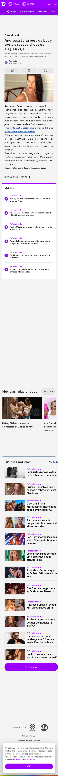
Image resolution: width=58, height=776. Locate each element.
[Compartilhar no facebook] (29, 70)
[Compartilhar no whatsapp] (12, 70)
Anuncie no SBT (29, 736)
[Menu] (55, 4)
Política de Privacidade (23, 759)
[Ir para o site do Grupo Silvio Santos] (24, 727)
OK (29, 766)
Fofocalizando (12, 35)
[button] (22, 415)
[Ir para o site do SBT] (44, 727)
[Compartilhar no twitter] (45, 70)
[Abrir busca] (49, 4)
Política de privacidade (29, 740)
